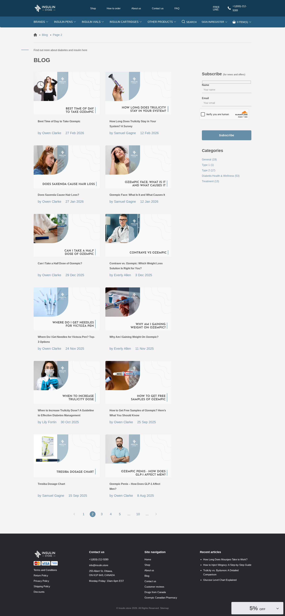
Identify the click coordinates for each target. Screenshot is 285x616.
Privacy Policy (41, 580)
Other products (160, 21)
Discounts (39, 591)
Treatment (210, 181)
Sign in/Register (213, 21)
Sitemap (164, 608)
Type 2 (208, 170)
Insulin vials (91, 21)
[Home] (35, 35)
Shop (93, 8)
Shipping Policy (42, 586)
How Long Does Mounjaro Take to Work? (225, 559)
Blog (146, 575)
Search (191, 22)
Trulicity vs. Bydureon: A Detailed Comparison (220, 572)
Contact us (158, 8)
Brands (39, 21)
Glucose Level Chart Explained (220, 580)
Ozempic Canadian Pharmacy (160, 597)
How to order (114, 8)
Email (205, 98)
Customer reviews (154, 586)
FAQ (176, 8)
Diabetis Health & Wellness (220, 175)
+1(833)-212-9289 (240, 8)
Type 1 (208, 165)
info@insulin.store (98, 565)
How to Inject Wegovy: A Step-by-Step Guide (227, 564)
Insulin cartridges (124, 21)
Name (205, 85)
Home (147, 559)
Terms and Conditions (45, 570)
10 (138, 514)
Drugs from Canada (155, 592)
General (209, 159)
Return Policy (41, 575)
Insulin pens (63, 21)
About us (136, 8)
